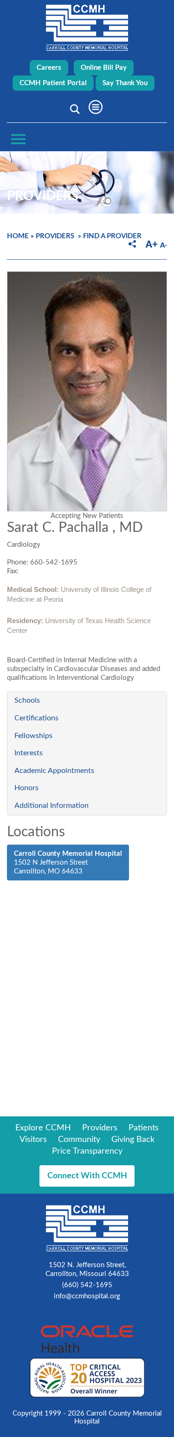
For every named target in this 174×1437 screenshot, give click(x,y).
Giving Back (133, 1139)
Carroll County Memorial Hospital (87, 28)
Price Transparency (87, 1151)
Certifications (36, 718)
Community (79, 1139)
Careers (49, 67)
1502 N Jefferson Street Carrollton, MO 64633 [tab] (68, 862)
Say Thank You (125, 83)
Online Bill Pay (104, 67)
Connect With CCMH (87, 1176)
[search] (73, 108)
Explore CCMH (43, 1128)
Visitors (33, 1139)
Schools (27, 700)
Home (18, 236)
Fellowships (33, 735)
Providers (55, 236)
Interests (28, 753)
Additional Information (51, 805)
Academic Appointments (54, 770)
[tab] (87, 701)
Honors (26, 788)
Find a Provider (112, 236)
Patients (144, 1128)
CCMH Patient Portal (53, 83)
